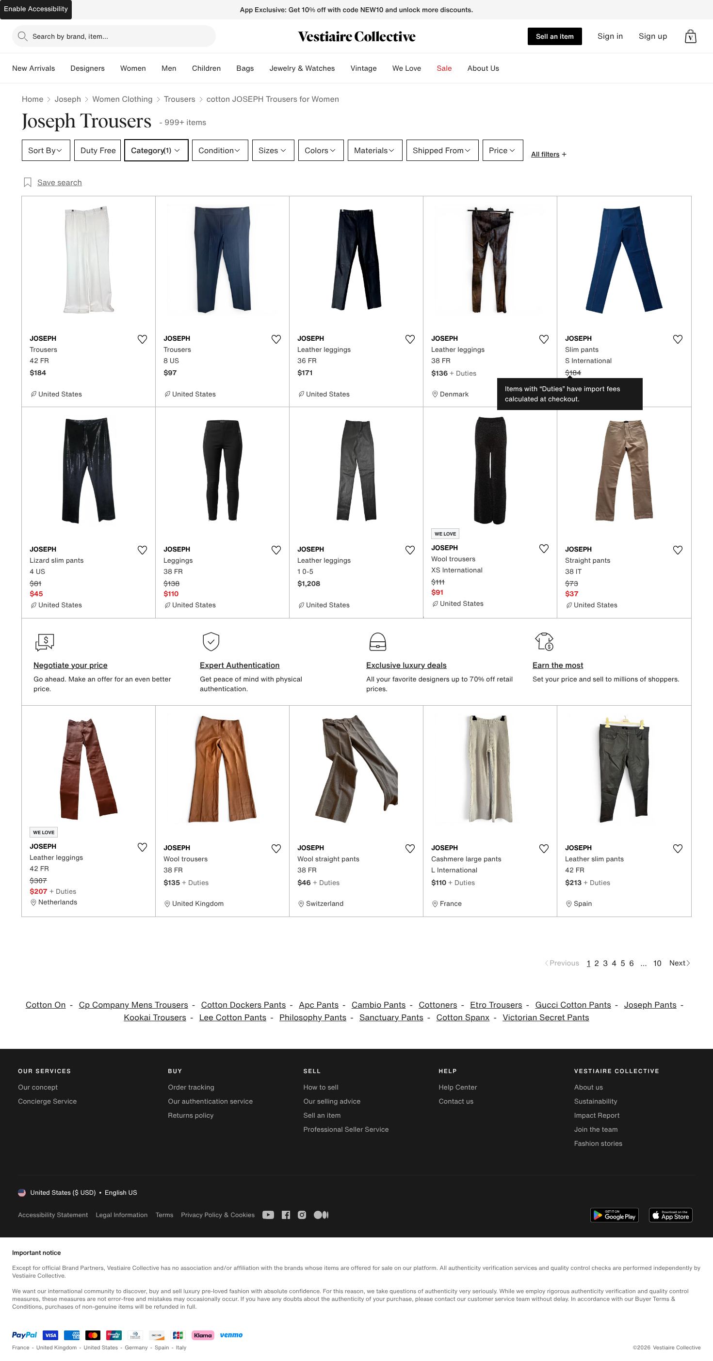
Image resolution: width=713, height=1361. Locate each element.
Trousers (179, 99)
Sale (444, 68)
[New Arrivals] (62, 68)
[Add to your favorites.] (142, 339)
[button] (690, 36)
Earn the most (558, 665)
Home (32, 99)
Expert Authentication (240, 665)
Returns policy (190, 1115)
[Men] (184, 68)
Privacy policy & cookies (218, 1214)
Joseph (67, 99)
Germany (136, 1347)
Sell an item (555, 36)
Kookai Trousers (155, 1018)
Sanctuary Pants (391, 1018)
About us (588, 1087)
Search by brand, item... (70, 36)
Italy (181, 1347)
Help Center (458, 1087)
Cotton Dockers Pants (243, 1005)
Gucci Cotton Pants (573, 1005)
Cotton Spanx (463, 1018)
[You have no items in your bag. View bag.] (690, 36)
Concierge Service (47, 1101)
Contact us (456, 1101)
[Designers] (112, 68)
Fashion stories (598, 1144)
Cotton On (46, 1005)
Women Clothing (122, 99)
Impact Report (597, 1115)
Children (206, 68)
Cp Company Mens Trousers (133, 1005)
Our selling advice (331, 1101)
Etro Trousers (496, 1005)
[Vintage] (385, 68)
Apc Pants (319, 1005)
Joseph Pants (650, 1005)
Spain (162, 1347)
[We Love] (429, 68)
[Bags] (261, 68)
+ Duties (463, 373)
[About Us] (507, 68)
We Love (406, 68)
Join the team (596, 1129)
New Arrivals (33, 68)
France (21, 1347)
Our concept (38, 1087)
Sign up (653, 36)
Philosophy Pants (312, 1018)
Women (133, 68)
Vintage (363, 68)
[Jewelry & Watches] (342, 68)
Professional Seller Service (346, 1129)
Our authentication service (210, 1101)
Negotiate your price (70, 665)
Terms (164, 1214)
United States (101, 1347)
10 (657, 963)
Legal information (121, 1214)
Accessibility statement (53, 1214)
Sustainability (595, 1101)
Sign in (610, 36)
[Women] (154, 68)
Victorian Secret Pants (545, 1018)
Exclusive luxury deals (406, 665)
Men (169, 68)
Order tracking (191, 1087)
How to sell (320, 1087)
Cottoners (438, 1005)
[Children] (228, 68)
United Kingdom (56, 1347)
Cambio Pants (379, 1005)
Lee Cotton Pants (232, 1018)
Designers (87, 68)
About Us (483, 68)
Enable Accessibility (36, 9)
